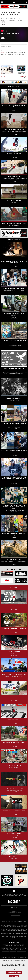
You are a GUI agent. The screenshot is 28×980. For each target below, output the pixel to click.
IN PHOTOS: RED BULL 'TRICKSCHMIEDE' (14, 288)
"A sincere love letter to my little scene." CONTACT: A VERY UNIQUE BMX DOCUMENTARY (14, 507)
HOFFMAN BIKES (4, 946)
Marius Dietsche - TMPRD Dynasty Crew (14, 223)
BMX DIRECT (10, 944)
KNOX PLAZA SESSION (14, 651)
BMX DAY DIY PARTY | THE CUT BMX (14, 697)
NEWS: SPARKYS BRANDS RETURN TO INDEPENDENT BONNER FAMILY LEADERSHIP (14, 369)
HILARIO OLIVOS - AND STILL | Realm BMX (14, 810)
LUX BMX (24, 946)
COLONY (4, 945)
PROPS (20, 948)
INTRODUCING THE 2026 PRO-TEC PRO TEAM (14, 533)
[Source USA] (7, 573)
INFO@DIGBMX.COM (15, 914)
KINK (15, 946)
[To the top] (14, 891)
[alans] (7, 880)
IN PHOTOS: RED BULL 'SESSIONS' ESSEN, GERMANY (14, 314)
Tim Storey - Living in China (14, 153)
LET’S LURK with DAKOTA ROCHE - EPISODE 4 (14, 606)
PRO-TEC (25, 948)
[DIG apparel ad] (14, 82)
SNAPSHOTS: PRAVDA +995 (14, 559)
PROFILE (16, 948)
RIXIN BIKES (4, 949)
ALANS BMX (4, 944)
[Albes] (21, 573)
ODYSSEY (12, 948)
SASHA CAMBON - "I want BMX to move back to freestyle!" (14, 262)
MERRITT (8, 948)
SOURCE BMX (10, 949)
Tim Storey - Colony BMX (14, 200)
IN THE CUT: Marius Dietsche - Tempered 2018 (14, 106)
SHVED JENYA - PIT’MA (14, 856)
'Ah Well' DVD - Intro (14, 176)
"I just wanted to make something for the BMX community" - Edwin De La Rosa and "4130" (14, 479)
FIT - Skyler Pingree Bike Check (7, 75)
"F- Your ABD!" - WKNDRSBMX (22, 75)
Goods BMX (24, 957)
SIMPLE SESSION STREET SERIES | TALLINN (14, 674)
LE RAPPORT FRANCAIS (14, 719)
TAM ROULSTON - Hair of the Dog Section (14, 628)
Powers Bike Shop (10, 958)
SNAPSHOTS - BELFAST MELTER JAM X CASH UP (14, 424)
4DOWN (24, 950)
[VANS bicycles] (7, 580)
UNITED (11, 950)
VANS (14, 950)
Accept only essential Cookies (14, 972)
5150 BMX (19, 957)
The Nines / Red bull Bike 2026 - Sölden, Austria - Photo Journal (14, 397)
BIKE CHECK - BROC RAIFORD (14, 765)
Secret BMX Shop (19, 958)
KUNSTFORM (19, 946)
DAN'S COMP (16, 945)
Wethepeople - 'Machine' (14, 833)
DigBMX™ (22, 894)
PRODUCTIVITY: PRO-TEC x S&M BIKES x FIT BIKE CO (14, 341)
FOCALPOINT (22, 945)
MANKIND (3, 948)
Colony (8, 50)
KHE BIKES (11, 946)
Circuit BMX (7, 957)
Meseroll (3, 958)
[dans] (14, 6)
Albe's (2, 957)
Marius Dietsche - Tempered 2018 (14, 129)
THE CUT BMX (10, 945)
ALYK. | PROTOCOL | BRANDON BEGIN (14, 788)
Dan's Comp (13, 957)
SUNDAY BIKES (17, 949)
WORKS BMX (19, 950)
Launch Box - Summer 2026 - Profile (14, 742)
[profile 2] (21, 880)
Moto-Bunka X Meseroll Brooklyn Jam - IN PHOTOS (14, 451)
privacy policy (12, 966)
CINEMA (23, 944)
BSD (14, 944)
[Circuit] (21, 580)
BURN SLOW (18, 944)
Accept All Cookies (14, 976)
